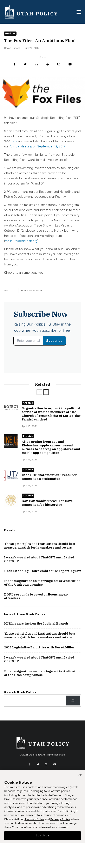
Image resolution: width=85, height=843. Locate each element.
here (14, 141)
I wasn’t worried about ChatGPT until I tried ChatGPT (39, 559)
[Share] (14, 64)
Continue (42, 835)
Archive (10, 33)
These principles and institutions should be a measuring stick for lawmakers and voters (39, 545)
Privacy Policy (60, 819)
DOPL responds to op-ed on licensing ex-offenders (36, 596)
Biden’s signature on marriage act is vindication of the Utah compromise (42, 582)
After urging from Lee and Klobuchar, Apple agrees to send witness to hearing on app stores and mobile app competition (51, 447)
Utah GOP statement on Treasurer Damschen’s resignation (49, 477)
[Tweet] (25, 64)
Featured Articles (32, 290)
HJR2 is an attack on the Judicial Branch (36, 623)
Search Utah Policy (20, 692)
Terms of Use (34, 819)
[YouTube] (54, 764)
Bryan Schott (12, 48)
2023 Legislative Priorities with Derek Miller (39, 647)
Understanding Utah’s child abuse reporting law (42, 571)
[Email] (58, 64)
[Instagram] (46, 764)
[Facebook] (30, 764)
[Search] (73, 700)
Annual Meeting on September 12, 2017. (37, 146)
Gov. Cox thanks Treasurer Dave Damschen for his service (47, 503)
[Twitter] (38, 764)
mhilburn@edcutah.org (21, 241)
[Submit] (47, 64)
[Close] (80, 775)
